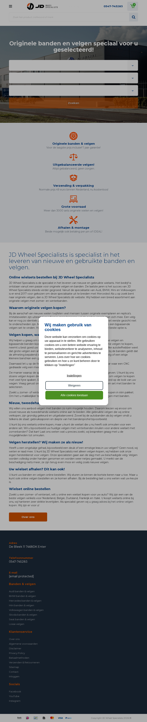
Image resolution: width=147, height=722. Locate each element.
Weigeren (74, 385)
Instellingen (74, 375)
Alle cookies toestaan (74, 395)
